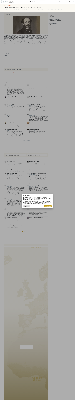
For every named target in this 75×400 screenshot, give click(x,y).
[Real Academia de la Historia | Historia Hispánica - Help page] (66, 1)
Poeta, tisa (42, 9)
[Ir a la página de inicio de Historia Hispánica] (11, 1)
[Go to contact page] (69, 1)
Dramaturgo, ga (24, 9)
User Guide (61, 1)
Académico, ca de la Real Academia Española (12, 9)
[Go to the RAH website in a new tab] (4, 1)
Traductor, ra (59, 9)
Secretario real (53, 9)
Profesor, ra (47, 9)
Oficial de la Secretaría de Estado (33, 9)
